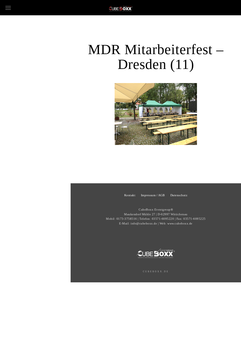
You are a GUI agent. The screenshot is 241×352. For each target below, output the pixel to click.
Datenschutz (179, 195)
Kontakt (130, 195)
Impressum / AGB (153, 195)
